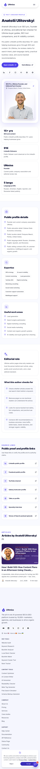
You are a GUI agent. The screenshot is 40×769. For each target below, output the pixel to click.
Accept (28, 764)
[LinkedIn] (4, 72)
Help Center (6, 731)
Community (5, 745)
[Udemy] (27, 72)
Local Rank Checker (8, 653)
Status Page (6, 741)
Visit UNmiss (26, 65)
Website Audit (6, 643)
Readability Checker (8, 684)
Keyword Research (8, 646)
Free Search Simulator (9, 690)
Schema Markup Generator (11, 694)
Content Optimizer (8, 673)
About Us (5, 704)
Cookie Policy (32, 760)
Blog (3, 721)
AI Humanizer (6, 680)
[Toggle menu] (34, 5)
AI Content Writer (7, 677)
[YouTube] (21, 72)
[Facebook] (9, 72)
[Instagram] (15, 72)
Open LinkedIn (9, 65)
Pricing (4, 707)
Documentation (7, 734)
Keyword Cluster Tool (9, 660)
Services (4, 711)
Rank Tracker (6, 663)
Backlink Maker (7, 656)
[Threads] (23, 628)
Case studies (6, 714)
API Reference (6, 738)
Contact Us (5, 748)
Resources (5, 718)
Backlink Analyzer (8, 650)
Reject (11, 764)
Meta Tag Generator (8, 687)
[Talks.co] (32, 72)
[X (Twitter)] (13, 628)
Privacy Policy (23, 760)
